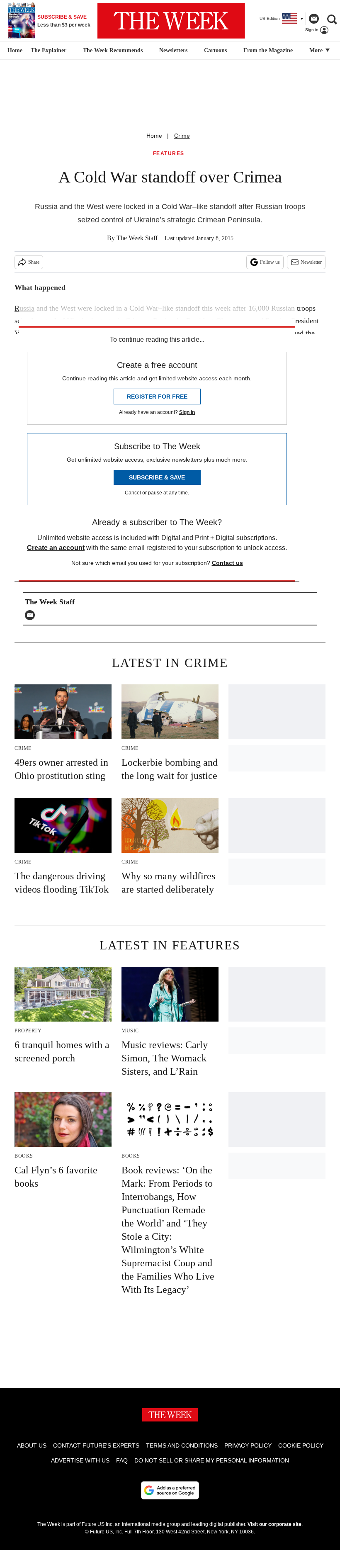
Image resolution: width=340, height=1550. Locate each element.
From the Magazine (268, 50)
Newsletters (173, 50)
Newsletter (311, 262)
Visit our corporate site (274, 1524)
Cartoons (215, 50)
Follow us (270, 262)
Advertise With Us (80, 1460)
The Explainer (48, 50)
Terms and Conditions (182, 1445)
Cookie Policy (300, 1445)
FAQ (122, 1460)
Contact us (227, 563)
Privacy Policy (248, 1445)
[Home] (13, 50)
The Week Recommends (113, 50)
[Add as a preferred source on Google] (170, 1490)
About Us (31, 1445)
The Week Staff (137, 237)
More (316, 50)
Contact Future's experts (96, 1445)
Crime (182, 135)
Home (154, 135)
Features (169, 153)
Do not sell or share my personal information (211, 1460)
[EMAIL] (32, 615)
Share (33, 262)
